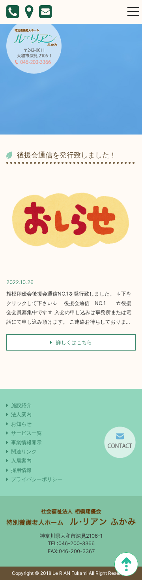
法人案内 (21, 414)
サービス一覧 (26, 433)
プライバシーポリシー (36, 479)
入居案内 (21, 460)
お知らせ (21, 424)
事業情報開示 (26, 442)
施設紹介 (21, 405)
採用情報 (21, 470)
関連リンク (24, 451)
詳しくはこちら (73, 342)
